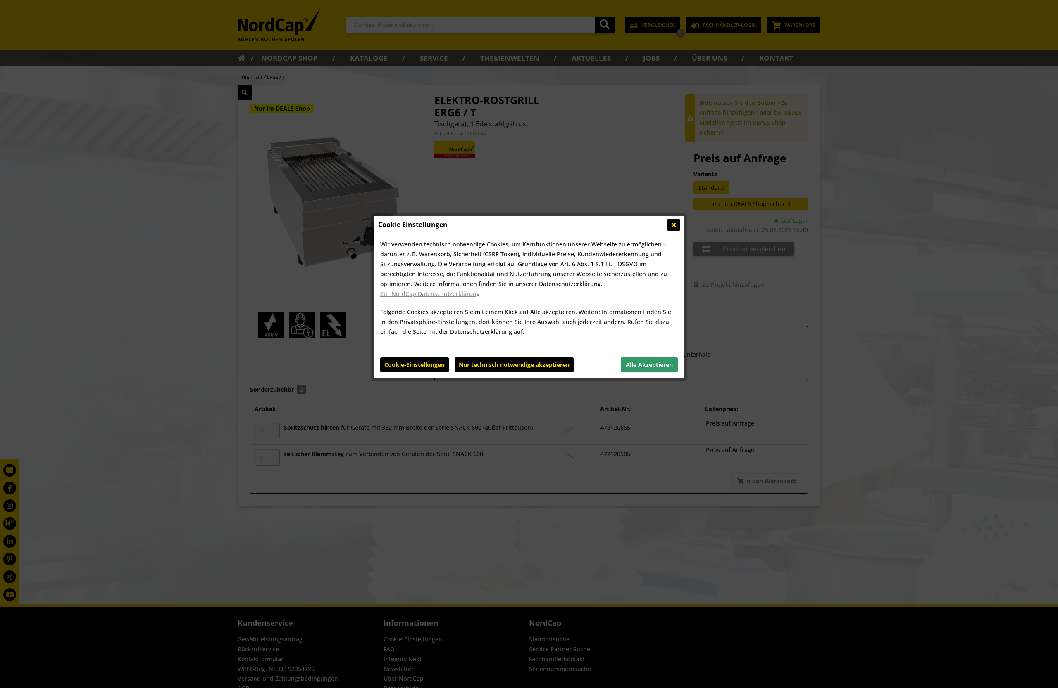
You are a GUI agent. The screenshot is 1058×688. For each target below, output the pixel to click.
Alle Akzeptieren (649, 365)
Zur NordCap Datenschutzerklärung (430, 294)
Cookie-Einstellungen (414, 365)
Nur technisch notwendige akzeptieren (514, 365)
